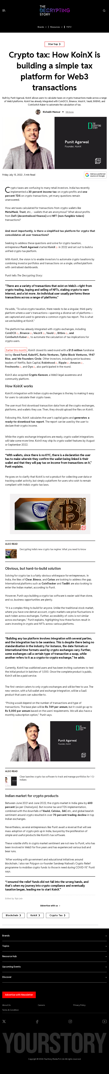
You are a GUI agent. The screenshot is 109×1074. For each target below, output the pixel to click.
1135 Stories (70, 112)
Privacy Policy (79, 1005)
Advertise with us (49, 905)
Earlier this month (16, 350)
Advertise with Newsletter (19, 994)
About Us (6, 1005)
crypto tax (56, 915)
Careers (41, 1005)
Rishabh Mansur (51, 112)
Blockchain (12, 915)
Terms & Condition (10, 1010)
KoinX (34, 915)
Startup (53, 44)
